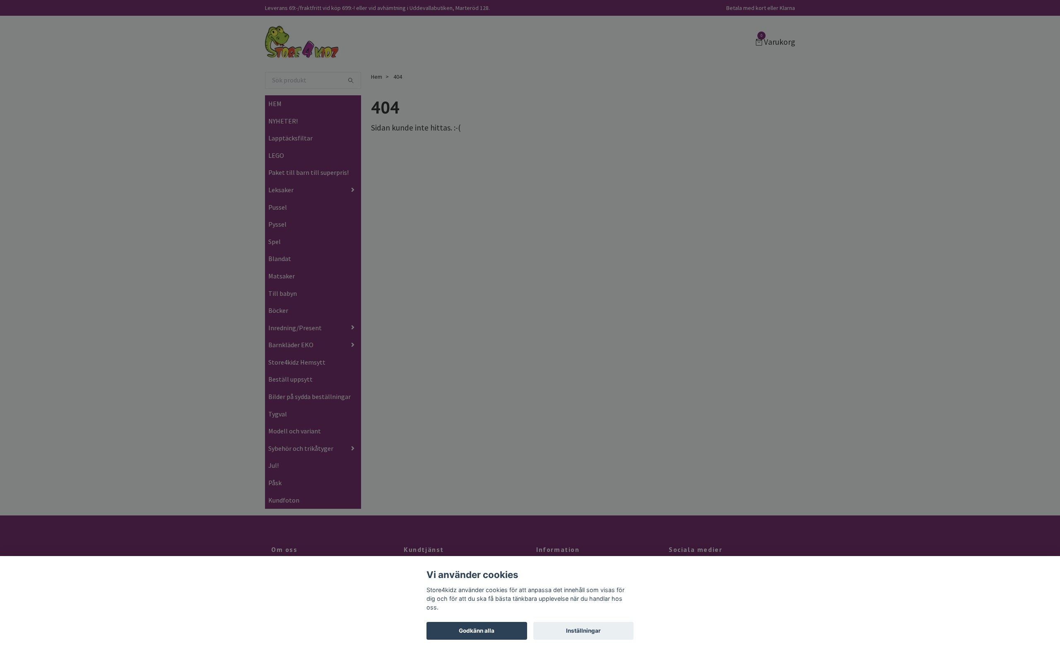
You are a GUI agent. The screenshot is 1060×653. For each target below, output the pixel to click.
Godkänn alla (476, 630)
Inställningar (583, 630)
